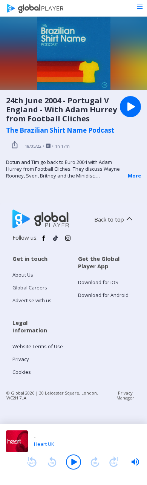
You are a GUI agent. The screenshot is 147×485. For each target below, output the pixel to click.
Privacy (20, 359)
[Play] (73, 462)
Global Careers (29, 287)
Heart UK (44, 444)
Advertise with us (32, 300)
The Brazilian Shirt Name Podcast (60, 130)
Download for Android (103, 295)
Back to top (109, 219)
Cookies (21, 372)
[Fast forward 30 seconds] (95, 462)
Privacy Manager (125, 395)
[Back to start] (31, 462)
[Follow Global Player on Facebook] (43, 241)
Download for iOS (98, 282)
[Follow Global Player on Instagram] (68, 241)
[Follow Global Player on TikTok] (56, 241)
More (134, 175)
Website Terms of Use (37, 346)
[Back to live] (113, 462)
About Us (22, 274)
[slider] (135, 462)
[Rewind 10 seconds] (52, 462)
